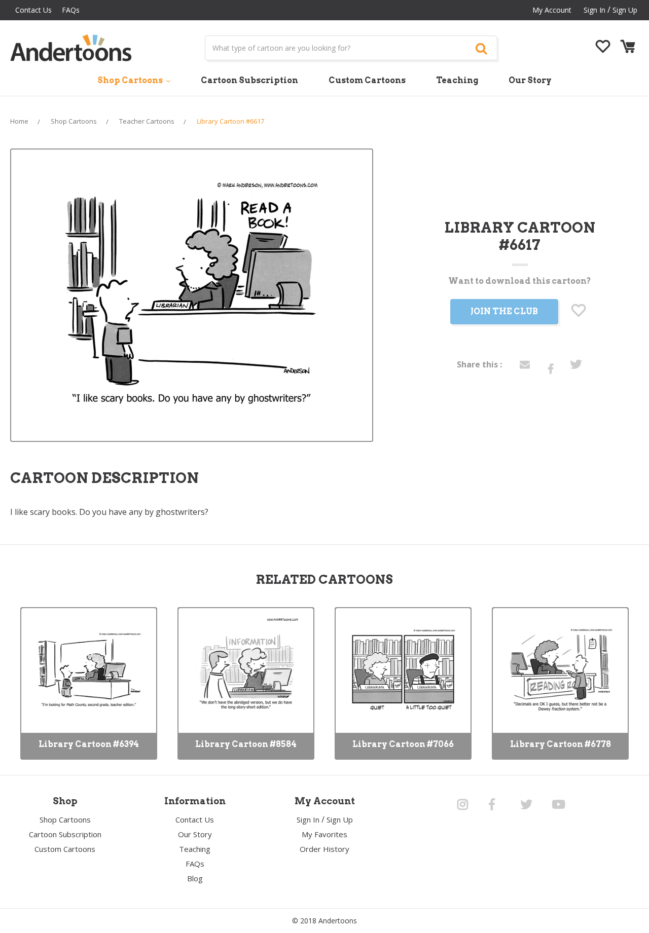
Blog (195, 878)
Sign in (594, 10)
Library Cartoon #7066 (403, 744)
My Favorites (324, 834)
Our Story (530, 80)
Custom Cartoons (367, 80)
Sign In (308, 819)
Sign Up (624, 10)
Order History (324, 849)
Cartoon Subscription (249, 80)
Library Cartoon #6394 (89, 744)
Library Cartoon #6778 (560, 744)
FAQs (71, 10)
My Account (551, 10)
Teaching (457, 80)
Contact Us (33, 10)
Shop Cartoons (130, 80)
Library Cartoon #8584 (246, 744)
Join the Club (504, 311)
